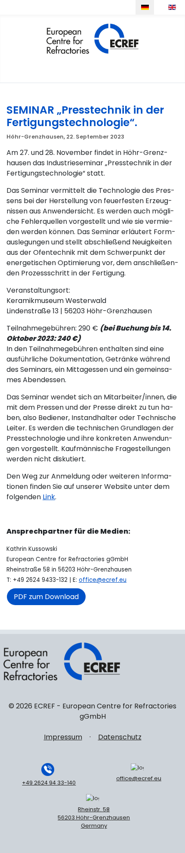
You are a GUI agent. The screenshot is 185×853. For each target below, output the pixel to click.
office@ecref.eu (102, 580)
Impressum (63, 737)
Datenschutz (120, 737)
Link (49, 497)
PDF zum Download (46, 597)
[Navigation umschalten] (175, 65)
